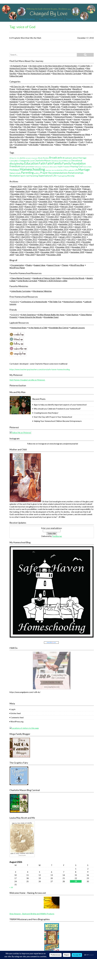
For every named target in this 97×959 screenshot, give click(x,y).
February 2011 (34, 247)
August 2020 (30, 207)
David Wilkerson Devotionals (74, 101)
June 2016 (43, 222)
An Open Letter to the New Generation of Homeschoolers (53, 66)
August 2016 (21, 222)
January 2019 (48, 212)
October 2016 (72, 219)
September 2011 (37, 244)
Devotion (13, 104)
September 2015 (66, 224)
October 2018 (15, 214)
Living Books (64, 122)
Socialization (14, 139)
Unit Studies (34, 144)
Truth (81, 142)
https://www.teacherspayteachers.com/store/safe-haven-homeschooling (39, 369)
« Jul (11, 887)
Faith (39, 107)
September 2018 (30, 214)
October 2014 (47, 229)
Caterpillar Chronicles (33, 96)
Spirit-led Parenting (75, 139)
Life (76, 170)
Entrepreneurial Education (24, 107)
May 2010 (66, 249)
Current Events (43, 101)
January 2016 (21, 224)
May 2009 (30, 255)
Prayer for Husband (17, 132)
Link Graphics (60, 68)
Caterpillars (14, 161)
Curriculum (56, 101)
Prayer (72, 129)
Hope (91, 117)
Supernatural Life (37, 142)
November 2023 (18, 194)
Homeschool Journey (18, 68)
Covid (22, 101)
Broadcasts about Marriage (79, 94)
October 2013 (38, 234)
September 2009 (77, 252)
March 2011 (21, 247)
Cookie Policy (85, 66)
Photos (49, 129)
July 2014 (87, 229)
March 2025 (76, 189)
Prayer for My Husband (76, 19)
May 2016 (53, 222)
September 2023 (47, 194)
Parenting (89, 127)
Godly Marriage (23, 114)
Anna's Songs (75, 86)
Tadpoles (50, 142)
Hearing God (24, 117)
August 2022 (44, 199)
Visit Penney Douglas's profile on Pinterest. (27, 380)
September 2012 (46, 239)
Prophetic (42, 132)
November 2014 (32, 229)
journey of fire (62, 170)
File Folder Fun (55, 301)
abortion (22, 158)
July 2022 (56, 199)
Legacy (48, 122)
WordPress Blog (77, 265)
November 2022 (78, 196)
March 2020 (53, 207)
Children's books (17, 99)
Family (45, 107)
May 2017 (88, 217)
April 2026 (59, 186)
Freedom (24, 112)
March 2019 (21, 212)
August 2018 (44, 214)
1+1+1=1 (15, 301)
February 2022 (17, 201)
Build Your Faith (15, 96)
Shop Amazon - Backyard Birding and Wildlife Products (31, 914)
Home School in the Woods (31, 317)
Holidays (48, 117)
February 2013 (51, 237)
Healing (65, 114)
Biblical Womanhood (32, 91)
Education (66, 104)
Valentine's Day (47, 144)
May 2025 (53, 189)
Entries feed (15, 713)
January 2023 (48, 196)
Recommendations (17, 134)
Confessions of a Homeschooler (34, 301)
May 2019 (82, 209)
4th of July (31, 86)
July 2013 (78, 234)
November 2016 (57, 219)
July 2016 (33, 222)
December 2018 (63, 212)
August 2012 (60, 239)
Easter (56, 104)
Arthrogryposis (23, 89)
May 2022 (77, 199)
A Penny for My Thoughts (48, 86)
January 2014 (74, 232)
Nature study (15, 173)
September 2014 (61, 229)
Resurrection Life (16, 137)
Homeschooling (81, 117)
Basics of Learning (39, 89)
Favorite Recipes (31, 109)
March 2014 (46, 232)
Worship (82, 144)
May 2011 (83, 244)
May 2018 (66, 214)
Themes (65, 265)
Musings (78, 124)
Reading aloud (73, 132)
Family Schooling (85, 107)
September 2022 (30, 199)
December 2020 (16, 207)
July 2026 (28, 186)
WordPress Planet (17, 268)
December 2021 (45, 201)
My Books (88, 124)
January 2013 (65, 237)
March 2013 (37, 237)
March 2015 (53, 227)
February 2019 (34, 212)
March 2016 (76, 222)
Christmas (45, 99)
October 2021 (76, 201)
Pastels (14, 129)
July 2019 (72, 209)
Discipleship (35, 104)
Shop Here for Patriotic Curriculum (67, 73)
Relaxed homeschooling (62, 134)
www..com (51, 642)
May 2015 (31, 227)
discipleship (16, 163)
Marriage (75, 122)
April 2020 (42, 207)
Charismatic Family (68, 96)
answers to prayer (32, 158)
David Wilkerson (65, 161)
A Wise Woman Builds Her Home (51, 314)
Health (81, 114)
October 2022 (15, 199)
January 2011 (48, 247)
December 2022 (63, 196)
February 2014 (60, 232)
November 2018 (78, 212)
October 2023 (33, 194)
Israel (69, 119)
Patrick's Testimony (27, 129)
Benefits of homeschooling (60, 89)
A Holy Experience (28, 314)
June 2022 (66, 199)
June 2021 (43, 204)
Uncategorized (21, 144)
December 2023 (85, 191)
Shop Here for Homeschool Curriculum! (34, 73)
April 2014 (35, 232)
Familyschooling (16, 109)
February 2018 (79, 214)
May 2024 (59, 191)
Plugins (29, 265)
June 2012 (82, 239)
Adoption (64, 86)
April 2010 (77, 249)
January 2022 (31, 201)
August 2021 (21, 204)
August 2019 (60, 209)
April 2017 (15, 219)
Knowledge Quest (51, 317)
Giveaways (70, 112)
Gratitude (36, 114)
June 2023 (70, 194)
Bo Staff (56, 91)
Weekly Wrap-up (70, 144)
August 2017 (66, 217)
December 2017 (22, 217)
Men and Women (23, 124)
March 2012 (32, 242)
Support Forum (53, 265)
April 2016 (64, 222)
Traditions (73, 142)
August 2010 (44, 249)
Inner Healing (48, 119)
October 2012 (31, 239)
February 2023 (34, 196)
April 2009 (41, 255)
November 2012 (16, 239)
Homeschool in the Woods (73, 278)
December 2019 (82, 207)
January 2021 (78, 204)
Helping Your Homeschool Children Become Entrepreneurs (58, 421)
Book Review (43, 158)
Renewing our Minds (82, 134)
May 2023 (81, 194)
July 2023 (60, 194)
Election (75, 104)
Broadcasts (49, 94)
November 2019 (16, 209)
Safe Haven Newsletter (73, 137)
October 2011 (22, 244)
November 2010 (78, 247)
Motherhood (55, 124)
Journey (77, 119)
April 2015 (41, 227)
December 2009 (32, 252)
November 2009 (48, 252)
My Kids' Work (30, 127)
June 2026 (38, 186)
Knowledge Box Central (58, 327)
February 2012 (45, 242)
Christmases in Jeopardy (61, 99)
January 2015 (80, 227)
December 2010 (63, 247)
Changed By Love (51, 96)
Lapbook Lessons (77, 327)
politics (37, 173)
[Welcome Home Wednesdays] (52, 908)
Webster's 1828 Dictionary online (53, 281)
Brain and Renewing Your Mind (30, 94)
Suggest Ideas (39, 265)
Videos (58, 144)
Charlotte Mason (85, 96)
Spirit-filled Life (36, 139)
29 (76, 881)
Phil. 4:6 (40, 129)
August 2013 (66, 234)
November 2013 (23, 234)
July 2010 (56, 249)
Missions (44, 124)
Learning (39, 122)
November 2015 (36, 224)
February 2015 (66, 227)
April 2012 (20, 242)
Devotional (24, 104)
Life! (55, 122)
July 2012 (72, 239)
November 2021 (61, 201)
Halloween (38, 167)
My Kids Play (16, 127)
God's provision (27, 166)
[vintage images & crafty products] (18, 784)
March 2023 (21, 196)
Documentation (17, 265)
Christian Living (32, 99)
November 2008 (54, 255)
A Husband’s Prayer (19, 66)
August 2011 (51, 244)
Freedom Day (36, 112)
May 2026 (48, 186)
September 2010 (30, 249)
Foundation (14, 112)
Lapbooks (30, 122)
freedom (14, 166)
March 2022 (88, 199)
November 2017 (38, 217)
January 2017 (27, 219)
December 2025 (72, 186)
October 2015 (51, 224)
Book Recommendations (72, 91)
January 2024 (71, 191)
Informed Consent (33, 119)
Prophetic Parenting (56, 132)
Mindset (35, 124)
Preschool (32, 132)
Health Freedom (64, 167)
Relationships (32, 134)
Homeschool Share (19, 327)
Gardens (60, 112)
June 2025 (43, 189)
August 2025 (21, 189)
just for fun (19, 122)
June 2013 (88, 234)
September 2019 (46, 209)
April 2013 (26, 237)
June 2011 (73, 244)
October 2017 (53, 217)
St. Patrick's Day (21, 142)
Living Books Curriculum (27, 281)
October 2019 (31, 209)
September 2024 (23, 191)
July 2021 (33, 204)
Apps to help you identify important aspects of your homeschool (60, 404)
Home (11, 19)
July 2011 (62, 244)
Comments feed (16, 717)
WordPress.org (16, 721)
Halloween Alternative (51, 114)
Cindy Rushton (72, 314)
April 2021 (53, 204)
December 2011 (73, 242)
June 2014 (13, 232)
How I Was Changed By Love (51, 19)
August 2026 (16, 186)
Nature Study (43, 127)
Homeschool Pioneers (63, 117)
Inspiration (60, 119)
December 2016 (42, 219)
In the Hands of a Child (38, 327)
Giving (79, 112)
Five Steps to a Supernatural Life (75, 109)
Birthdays (47, 91)
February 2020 (67, 207)
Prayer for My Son (55, 71)
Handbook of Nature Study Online (47, 278)
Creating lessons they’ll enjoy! (46, 413)
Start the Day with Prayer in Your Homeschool (53, 417)
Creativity (31, 101)
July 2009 (20, 255)
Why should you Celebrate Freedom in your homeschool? (57, 409)
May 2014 (24, 232)
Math (11, 124)
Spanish (25, 139)
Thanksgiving (61, 142)
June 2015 (20, 227)
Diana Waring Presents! (21, 278)
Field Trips (44, 109)
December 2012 (79, 237)
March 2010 (88, 249)
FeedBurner (57, 536)
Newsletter (55, 127)
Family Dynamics (69, 107)
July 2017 (78, 217)
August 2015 (80, 224)
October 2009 (62, 252)
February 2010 (17, 252)
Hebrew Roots (37, 117)
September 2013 (52, 234)
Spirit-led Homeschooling (54, 139)
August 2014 (75, 229)
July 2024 (49, 191)
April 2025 (64, 189)
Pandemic (79, 127)
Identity (21, 119)
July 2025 (33, 189)
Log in (12, 709)
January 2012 (59, 242)
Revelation (30, 137)
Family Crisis (55, 107)
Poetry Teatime (60, 129)
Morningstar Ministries (42, 291)
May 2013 (15, 237)
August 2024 (37, 191)
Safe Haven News (54, 137)
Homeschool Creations (72, 301)
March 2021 (65, 204)
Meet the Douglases (26, 19)
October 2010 (15, 249)
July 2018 (56, 214)
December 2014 (16, 229)
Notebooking (67, 127)
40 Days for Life (18, 86)
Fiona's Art (55, 109)
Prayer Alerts (82, 129)
